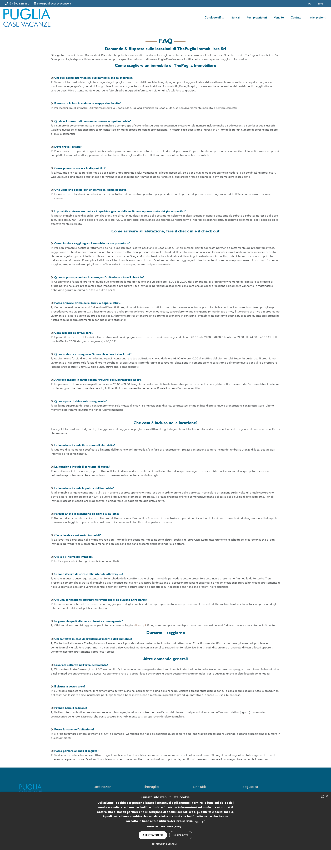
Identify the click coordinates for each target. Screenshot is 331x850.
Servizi (235, 17)
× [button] (327, 796)
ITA (309, 3)
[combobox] (322, 796)
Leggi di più (199, 821)
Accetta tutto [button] (153, 835)
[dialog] (165, 821)
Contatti (296, 17)
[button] (165, 826)
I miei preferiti (317, 17)
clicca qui (140, 625)
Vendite (279, 17)
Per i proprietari (257, 17)
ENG (320, 3)
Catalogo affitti (214, 17)
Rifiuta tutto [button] (180, 835)
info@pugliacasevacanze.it (54, 3)
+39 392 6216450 (18, 3)
